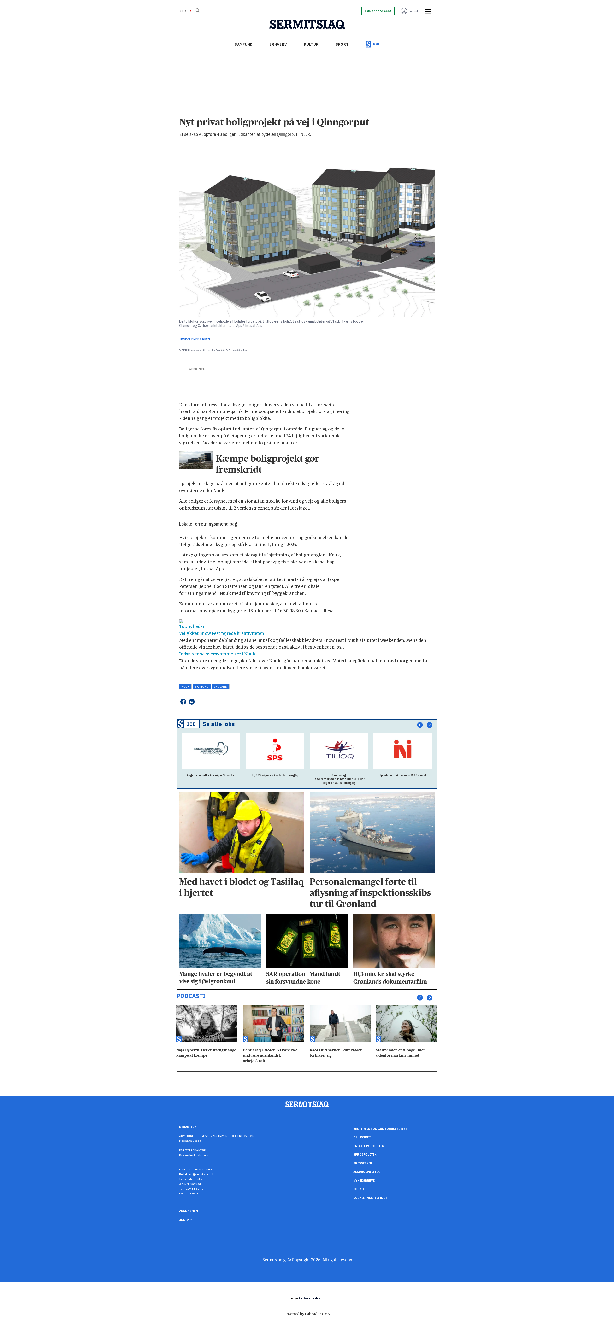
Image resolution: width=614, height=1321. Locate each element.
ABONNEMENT (189, 1211)
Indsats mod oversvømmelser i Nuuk (217, 654)
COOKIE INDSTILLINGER (371, 1197)
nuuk (185, 686)
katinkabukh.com (312, 1298)
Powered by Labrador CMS (307, 1314)
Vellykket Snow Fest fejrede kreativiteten (221, 633)
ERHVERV (278, 44)
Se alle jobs (219, 724)
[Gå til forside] (307, 24)
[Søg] (197, 11)
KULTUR (311, 44)
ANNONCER (187, 1220)
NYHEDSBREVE (364, 1180)
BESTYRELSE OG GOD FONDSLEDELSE (380, 1128)
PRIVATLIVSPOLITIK (368, 1146)
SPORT (342, 44)
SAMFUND (244, 44)
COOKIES (360, 1189)
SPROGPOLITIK (364, 1154)
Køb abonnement (378, 11)
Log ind (413, 10)
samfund (202, 686)
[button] (419, 724)
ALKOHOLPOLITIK (366, 1172)
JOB (375, 44)
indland (220, 686)
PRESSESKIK (362, 1163)
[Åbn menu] (426, 11)
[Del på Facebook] (183, 702)
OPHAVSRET (362, 1137)
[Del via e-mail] (192, 702)
